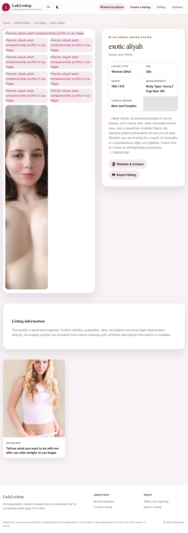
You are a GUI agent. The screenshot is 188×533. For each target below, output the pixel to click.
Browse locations (112, 7)
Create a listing (140, 7)
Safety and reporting (156, 501)
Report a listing (153, 506)
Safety (161, 7)
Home (6, 22)
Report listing (126, 175)
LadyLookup (13, 496)
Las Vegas (40, 22)
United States (22, 22)
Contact (177, 7)
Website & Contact (130, 164)
